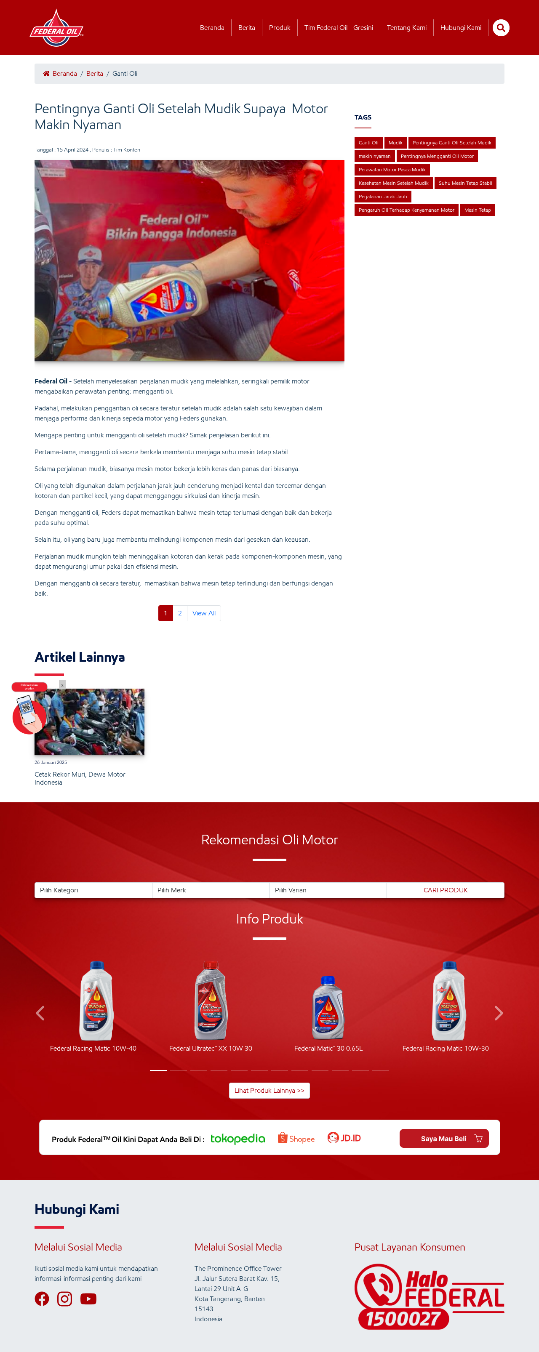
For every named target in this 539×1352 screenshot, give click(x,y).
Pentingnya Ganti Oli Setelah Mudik (452, 142)
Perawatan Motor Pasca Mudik (392, 169)
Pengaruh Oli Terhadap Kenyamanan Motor (406, 210)
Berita (246, 28)
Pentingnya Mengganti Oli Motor (437, 156)
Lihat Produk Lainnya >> (269, 1090)
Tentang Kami (407, 28)
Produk (280, 28)
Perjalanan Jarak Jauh (383, 196)
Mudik (396, 142)
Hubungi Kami (460, 28)
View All (204, 613)
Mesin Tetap (477, 210)
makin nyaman (375, 156)
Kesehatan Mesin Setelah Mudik (394, 183)
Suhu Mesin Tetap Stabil (465, 183)
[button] (41, 1015)
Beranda (212, 28)
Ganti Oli (369, 142)
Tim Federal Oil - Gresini (338, 28)
